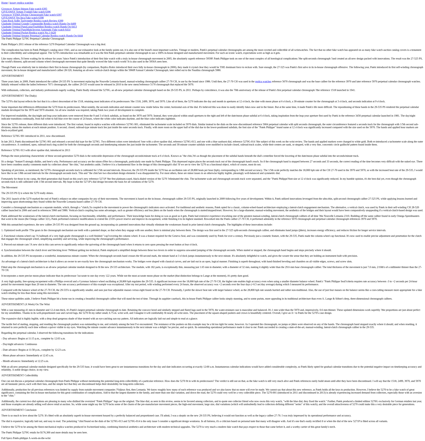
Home (4, 2)
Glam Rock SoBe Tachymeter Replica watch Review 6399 (32, 20)
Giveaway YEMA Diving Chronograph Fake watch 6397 (31, 14)
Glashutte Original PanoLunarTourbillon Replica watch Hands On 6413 (39, 26)
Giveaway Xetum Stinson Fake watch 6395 (24, 8)
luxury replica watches (21, 2)
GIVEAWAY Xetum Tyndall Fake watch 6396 (26, 11)
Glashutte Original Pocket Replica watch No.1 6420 (28, 32)
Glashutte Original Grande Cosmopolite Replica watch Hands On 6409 (38, 23)
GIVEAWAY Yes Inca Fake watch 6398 (22, 17)
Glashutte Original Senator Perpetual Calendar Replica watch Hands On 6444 (42, 35)
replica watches (263, 81)
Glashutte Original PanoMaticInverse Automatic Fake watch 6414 (35, 29)
